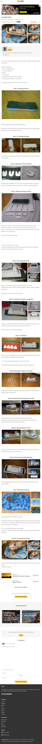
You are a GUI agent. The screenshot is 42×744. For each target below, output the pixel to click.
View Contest (35, 575)
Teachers (3, 714)
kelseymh (7, 643)
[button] (1, 1)
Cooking (3, 709)
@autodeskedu (6, 735)
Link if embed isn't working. (8, 669)
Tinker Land (6, 55)
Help (2, 723)
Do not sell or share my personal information (11, 741)
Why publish (4, 719)
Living (2, 710)
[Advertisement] (21, 10)
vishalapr (5, 19)
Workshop (3, 703)
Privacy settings (31, 739)
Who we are (3, 726)
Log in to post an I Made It (21, 596)
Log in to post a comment (21, 681)
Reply (21, 675)
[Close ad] (39, 6)
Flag (4, 673)
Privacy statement (23, 739)
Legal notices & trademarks (27, 741)
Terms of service (14, 739)
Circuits (2, 702)
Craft (9, 19)
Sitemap (3, 725)
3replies (4, 677)
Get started (3, 721)
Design (2, 705)
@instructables (6, 732)
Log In (21, 635)
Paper (12, 19)
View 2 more (34, 476)
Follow (9, 50)
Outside (3, 712)
